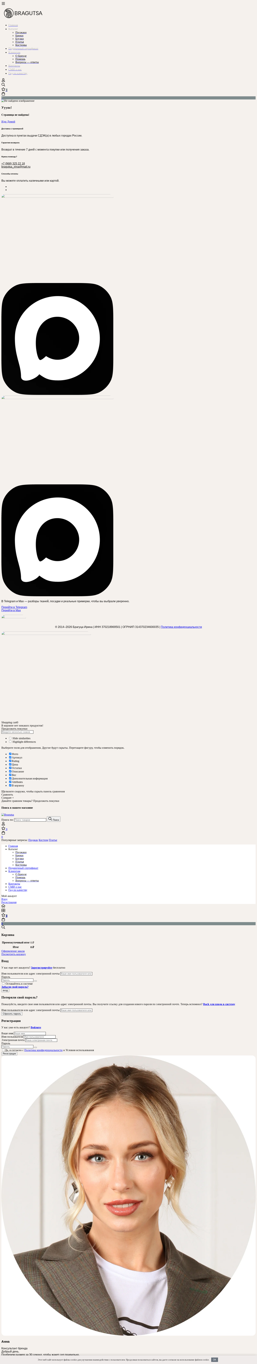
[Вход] (3, 81)
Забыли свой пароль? (14, 986)
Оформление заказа (13, 951)
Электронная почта (12, 1040)
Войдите (36, 1027)
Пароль (5, 976)
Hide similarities (21, 738)
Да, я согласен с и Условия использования (49, 1050)
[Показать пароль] (35, 981)
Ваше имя (7, 1033)
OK (214, 1359)
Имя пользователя (12, 1036)
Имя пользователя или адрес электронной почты (30, 973)
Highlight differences (24, 741)
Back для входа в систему (219, 1004)
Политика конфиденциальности (181, 626)
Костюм (43, 840)
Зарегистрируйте (41, 967)
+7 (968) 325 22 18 (13, 163)
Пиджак (33, 840)
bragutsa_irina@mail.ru (15, 166)
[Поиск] (128, 85)
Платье (53, 840)
